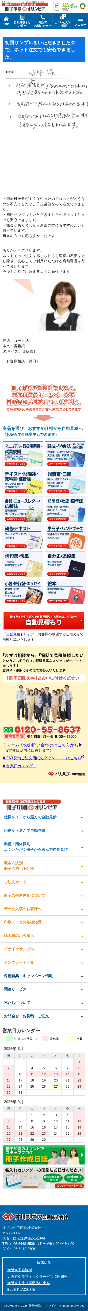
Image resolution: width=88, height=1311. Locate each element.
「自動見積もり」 (17, 634)
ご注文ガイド (15, 882)
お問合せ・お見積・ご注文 (26, 1016)
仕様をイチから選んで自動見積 (30, 817)
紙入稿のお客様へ (19, 936)
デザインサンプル (19, 949)
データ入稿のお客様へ (23, 909)
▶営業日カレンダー (19, 766)
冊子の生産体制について (24, 895)
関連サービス (15, 989)
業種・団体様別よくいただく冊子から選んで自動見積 (36, 847)
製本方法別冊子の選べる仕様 (19, 866)
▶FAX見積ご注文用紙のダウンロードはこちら (42, 758)
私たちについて (17, 1003)
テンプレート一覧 (19, 962)
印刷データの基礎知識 (23, 922)
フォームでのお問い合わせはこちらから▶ (43, 745)
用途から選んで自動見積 (24, 830)
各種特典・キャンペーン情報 (28, 976)
